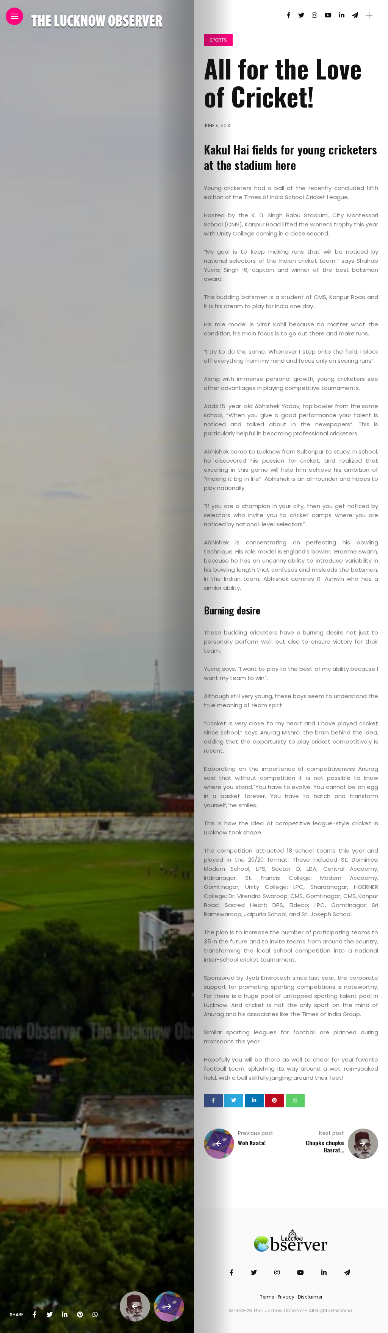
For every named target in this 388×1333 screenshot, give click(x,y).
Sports (218, 40)
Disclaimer (310, 1297)
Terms (267, 1297)
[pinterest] (79, 1315)
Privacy (286, 1297)
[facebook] (34, 1315)
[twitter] (49, 1315)
